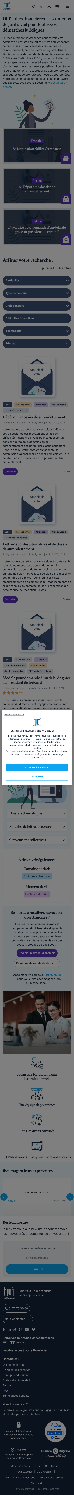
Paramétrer (37, 776)
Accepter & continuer (37, 767)
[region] (37, 747)
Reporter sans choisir (14, 714)
